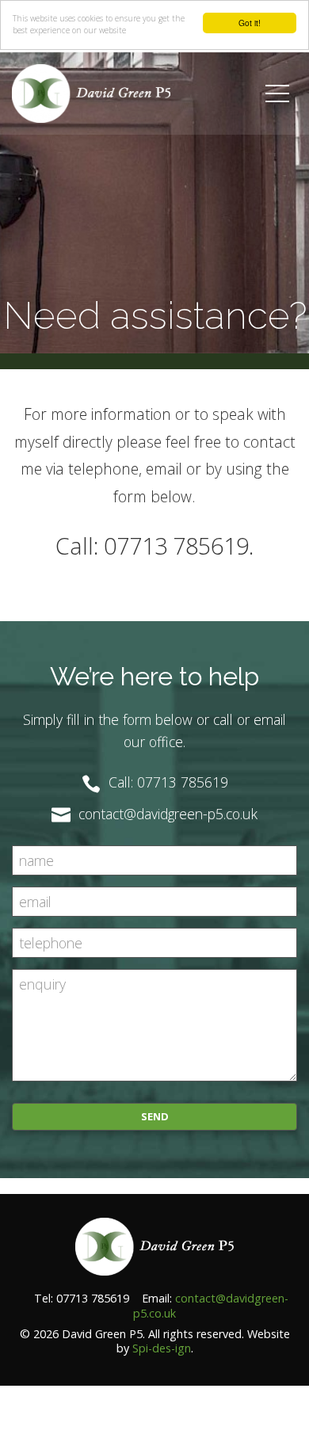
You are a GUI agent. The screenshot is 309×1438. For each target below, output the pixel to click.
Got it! (249, 23)
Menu (263, 62)
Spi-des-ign (161, 1348)
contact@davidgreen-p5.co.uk (210, 1306)
